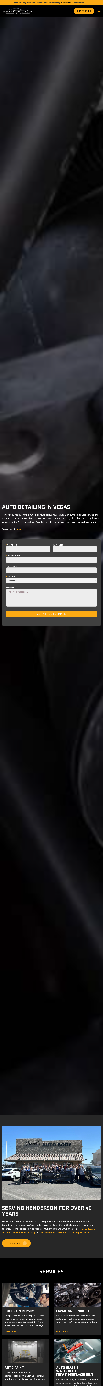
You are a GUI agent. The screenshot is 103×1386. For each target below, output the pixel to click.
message (10, 588)
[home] (30, 11)
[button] (99, 11)
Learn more (10, 1331)
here (18, 529)
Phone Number (13, 555)
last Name (58, 545)
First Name (11, 545)
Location (10, 577)
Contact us (66, 2)
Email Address (13, 566)
